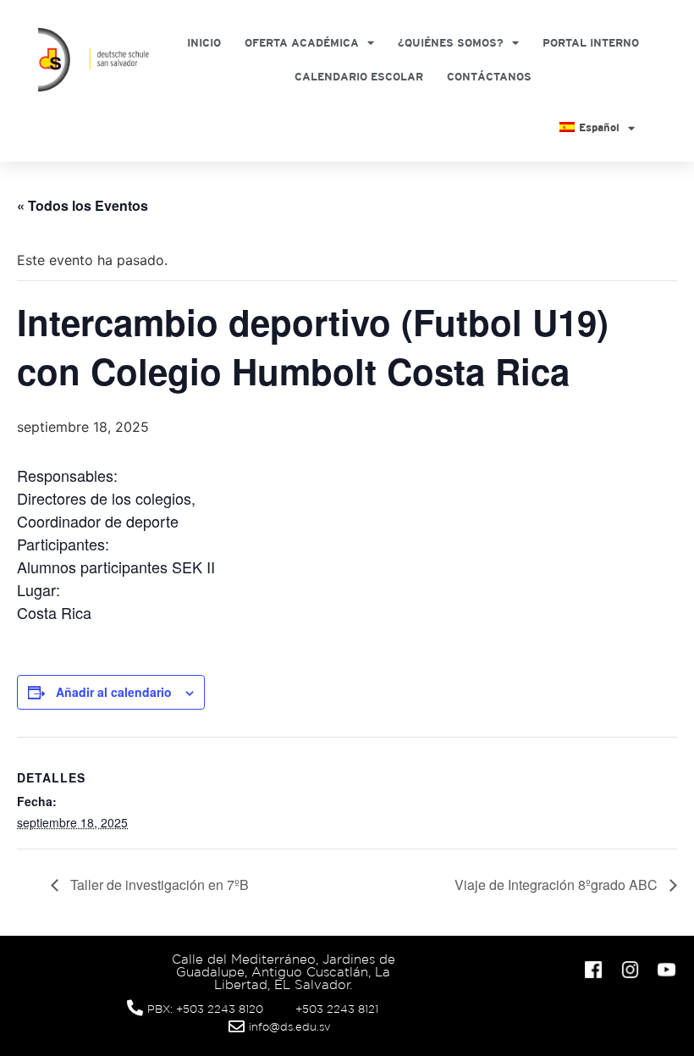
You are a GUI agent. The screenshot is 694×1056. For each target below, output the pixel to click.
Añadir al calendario (114, 691)
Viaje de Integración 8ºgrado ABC (557, 884)
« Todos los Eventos (82, 205)
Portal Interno (591, 42)
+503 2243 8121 (336, 1009)
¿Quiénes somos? (451, 42)
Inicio (204, 42)
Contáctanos (489, 76)
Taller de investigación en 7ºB (158, 884)
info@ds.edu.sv (290, 1026)
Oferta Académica (302, 42)
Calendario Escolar (359, 76)
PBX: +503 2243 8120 (205, 1009)
